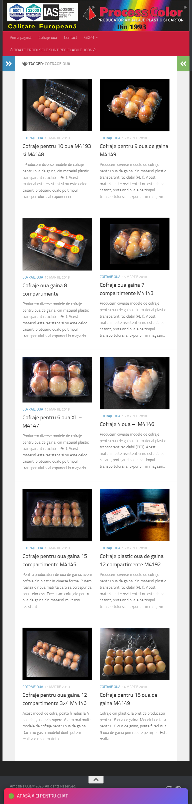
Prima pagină (21, 37)
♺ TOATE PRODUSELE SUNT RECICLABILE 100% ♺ (53, 50)
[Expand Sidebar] (8, 63)
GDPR (89, 37)
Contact (70, 37)
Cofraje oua (47, 37)
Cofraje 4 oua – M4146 (127, 424)
